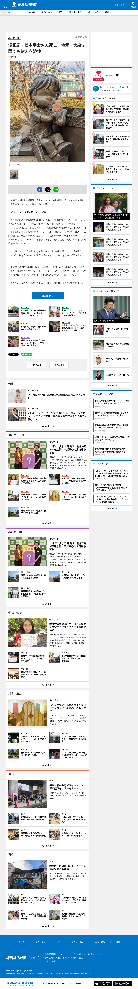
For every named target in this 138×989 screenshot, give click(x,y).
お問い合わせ (78, 958)
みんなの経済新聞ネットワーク (19, 984)
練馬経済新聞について (54, 954)
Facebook (117, 5)
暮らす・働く (75, 12)
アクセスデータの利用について (57, 958)
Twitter (123, 5)
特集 (107, 12)
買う (61, 12)
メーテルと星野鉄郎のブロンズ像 (30, 212)
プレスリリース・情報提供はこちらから (89, 954)
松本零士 (13, 57)
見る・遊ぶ (47, 12)
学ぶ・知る (93, 12)
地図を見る (47, 295)
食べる (32, 12)
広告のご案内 (50, 961)
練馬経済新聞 (24, 4)
